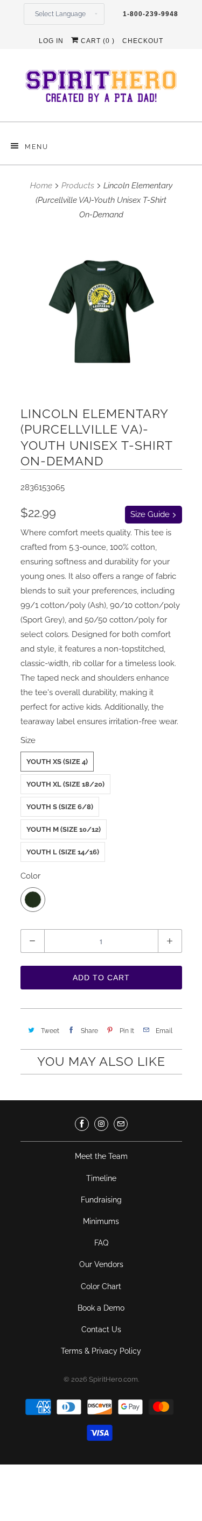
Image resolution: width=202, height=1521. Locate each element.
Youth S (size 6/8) (59, 807)
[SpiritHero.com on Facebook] (82, 1124)
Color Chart (101, 1286)
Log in (51, 41)
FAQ (101, 1243)
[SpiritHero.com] (101, 89)
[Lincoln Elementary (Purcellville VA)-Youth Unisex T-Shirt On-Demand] (101, 312)
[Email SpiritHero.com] (121, 1124)
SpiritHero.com (113, 1379)
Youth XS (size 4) (57, 762)
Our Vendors (101, 1264)
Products (77, 185)
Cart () (97, 41)
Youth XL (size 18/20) (65, 784)
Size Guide (151, 514)
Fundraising (101, 1199)
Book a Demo (101, 1308)
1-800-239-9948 (150, 14)
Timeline (101, 1178)
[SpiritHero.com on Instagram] (101, 1124)
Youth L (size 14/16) (62, 852)
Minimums (101, 1221)
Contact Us (101, 1329)
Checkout (142, 41)
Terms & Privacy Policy (101, 1351)
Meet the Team (101, 1156)
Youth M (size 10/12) (63, 829)
